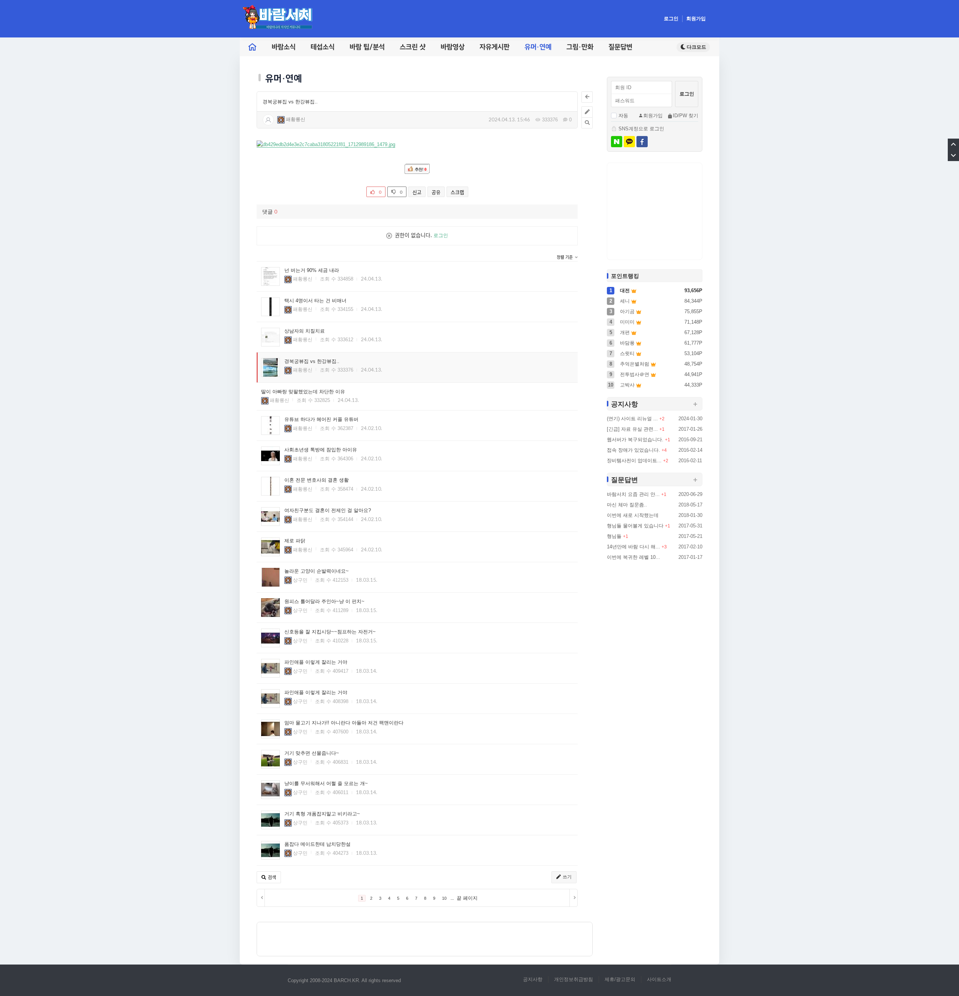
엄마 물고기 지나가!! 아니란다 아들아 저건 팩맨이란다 (343, 723)
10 (444, 898)
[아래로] (953, 155)
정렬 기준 (565, 257)
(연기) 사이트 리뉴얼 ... (632, 418)
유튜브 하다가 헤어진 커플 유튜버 (321, 419)
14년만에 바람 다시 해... (633, 547)
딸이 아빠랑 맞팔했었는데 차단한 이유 (303, 391)
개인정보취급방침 (573, 979)
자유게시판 (494, 47)
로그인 (671, 18)
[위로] (953, 144)
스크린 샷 (413, 47)
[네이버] (616, 141)
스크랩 (457, 192)
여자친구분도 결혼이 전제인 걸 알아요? (327, 510)
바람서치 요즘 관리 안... (633, 494)
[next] (573, 897)
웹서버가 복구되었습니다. (635, 439)
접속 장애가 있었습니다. (633, 450)
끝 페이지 (467, 898)
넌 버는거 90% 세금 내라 (311, 270)
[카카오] (629, 141)
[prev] (261, 897)
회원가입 (696, 18)
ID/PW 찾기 (685, 115)
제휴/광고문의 (620, 979)
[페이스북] (642, 141)
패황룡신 (295, 119)
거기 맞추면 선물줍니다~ (311, 753)
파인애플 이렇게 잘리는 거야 (315, 662)
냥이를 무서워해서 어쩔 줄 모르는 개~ (326, 783)
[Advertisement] (424, 939)
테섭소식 (323, 47)
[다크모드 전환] (693, 47)
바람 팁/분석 (367, 47)
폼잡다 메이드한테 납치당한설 (317, 844)
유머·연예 (537, 47)
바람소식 (284, 47)
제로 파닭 (294, 541)
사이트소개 (659, 979)
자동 (623, 115)
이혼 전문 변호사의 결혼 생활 (316, 480)
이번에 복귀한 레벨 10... (633, 557)
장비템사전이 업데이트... (634, 460)
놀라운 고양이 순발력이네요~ (316, 571)
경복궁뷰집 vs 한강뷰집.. (290, 102)
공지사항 (532, 979)
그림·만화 (579, 47)
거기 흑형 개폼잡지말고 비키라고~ (322, 814)
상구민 (300, 580)
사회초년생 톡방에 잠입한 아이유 (320, 449)
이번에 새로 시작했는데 (633, 515)
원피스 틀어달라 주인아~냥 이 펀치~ (324, 601)
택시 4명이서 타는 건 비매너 (315, 300)
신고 (416, 192)
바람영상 (453, 47)
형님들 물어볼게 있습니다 (635, 526)
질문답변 (620, 47)
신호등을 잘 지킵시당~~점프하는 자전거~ (330, 632)
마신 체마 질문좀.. (627, 505)
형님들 (614, 536)
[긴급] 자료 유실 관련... (632, 429)
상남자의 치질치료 (304, 331)
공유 (436, 192)
